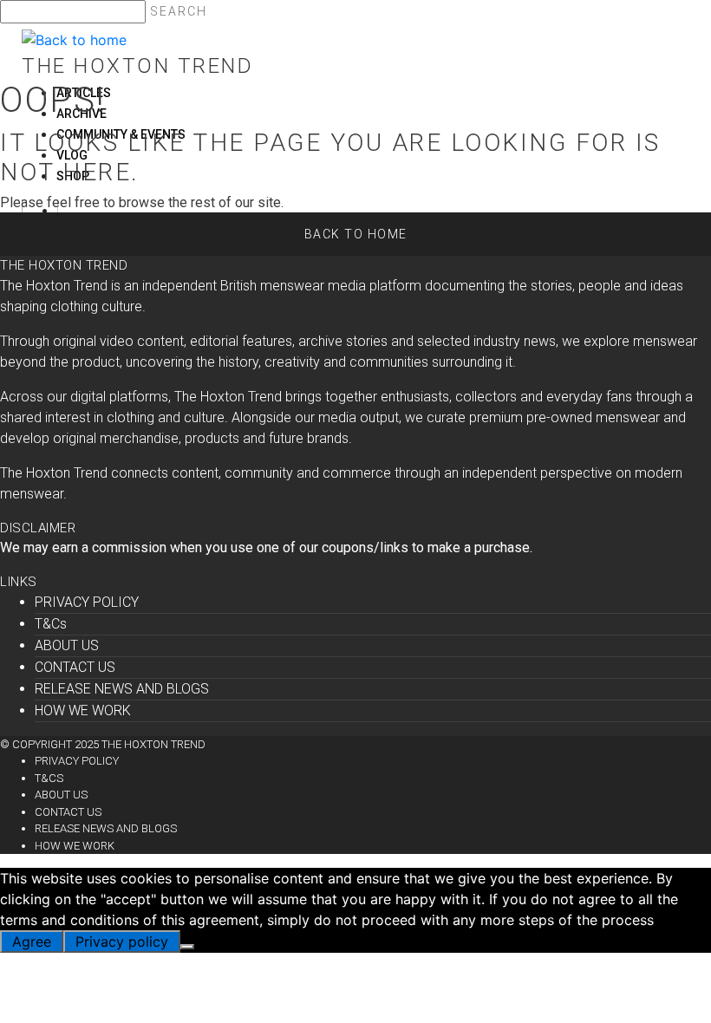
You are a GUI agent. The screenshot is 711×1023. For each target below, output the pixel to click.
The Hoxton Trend (137, 66)
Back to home (356, 234)
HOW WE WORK (83, 710)
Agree (31, 941)
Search (178, 11)
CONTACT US (75, 667)
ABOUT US (67, 645)
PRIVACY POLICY (87, 602)
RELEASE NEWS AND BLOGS (122, 689)
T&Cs (51, 624)
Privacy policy (121, 941)
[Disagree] (187, 946)
